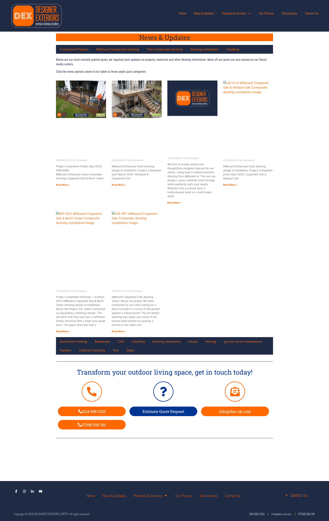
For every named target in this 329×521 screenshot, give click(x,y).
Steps (130, 350)
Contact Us (311, 13)
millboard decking (92, 350)
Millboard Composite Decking (117, 49)
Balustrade (102, 341)
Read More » (63, 184)
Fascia (193, 341)
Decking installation (204, 49)
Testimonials (289, 13)
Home (182, 13)
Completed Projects (74, 49)
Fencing (210, 341)
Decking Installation (167, 341)
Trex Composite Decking (165, 49)
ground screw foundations (243, 341)
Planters (65, 350)
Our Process (266, 13)
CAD (121, 341)
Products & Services (234, 13)
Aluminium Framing (73, 341)
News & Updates (204, 13)
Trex (116, 350)
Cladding (232, 49)
